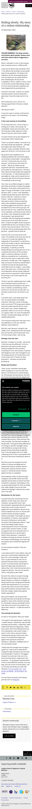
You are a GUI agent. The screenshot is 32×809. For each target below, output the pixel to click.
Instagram (15, 680)
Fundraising (7, 711)
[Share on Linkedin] (14, 687)
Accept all (16, 414)
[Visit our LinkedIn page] (14, 758)
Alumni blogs (20, 11)
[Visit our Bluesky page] (10, 758)
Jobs (2, 786)
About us (8, 11)
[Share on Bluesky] (10, 687)
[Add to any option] (25, 687)
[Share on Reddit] (18, 687)
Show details (22, 409)
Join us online (9, 736)
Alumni (14, 11)
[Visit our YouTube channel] (18, 758)
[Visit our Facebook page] (6, 758)
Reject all (16, 426)
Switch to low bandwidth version (18, 1)
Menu (27, 5)
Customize (15, 420)
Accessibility (4, 798)
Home (2, 11)
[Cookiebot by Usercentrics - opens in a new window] (22, 381)
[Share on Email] (21, 687)
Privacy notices (5, 800)
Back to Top (27, 754)
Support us (9, 786)
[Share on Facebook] (7, 687)
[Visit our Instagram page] (22, 758)
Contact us (17, 786)
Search (30, 5)
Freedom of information (16, 798)
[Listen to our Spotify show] (26, 758)
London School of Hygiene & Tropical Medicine (8, 6)
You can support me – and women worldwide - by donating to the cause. (14, 671)
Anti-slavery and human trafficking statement (14, 784)
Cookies (26, 798)
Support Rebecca (8, 702)
